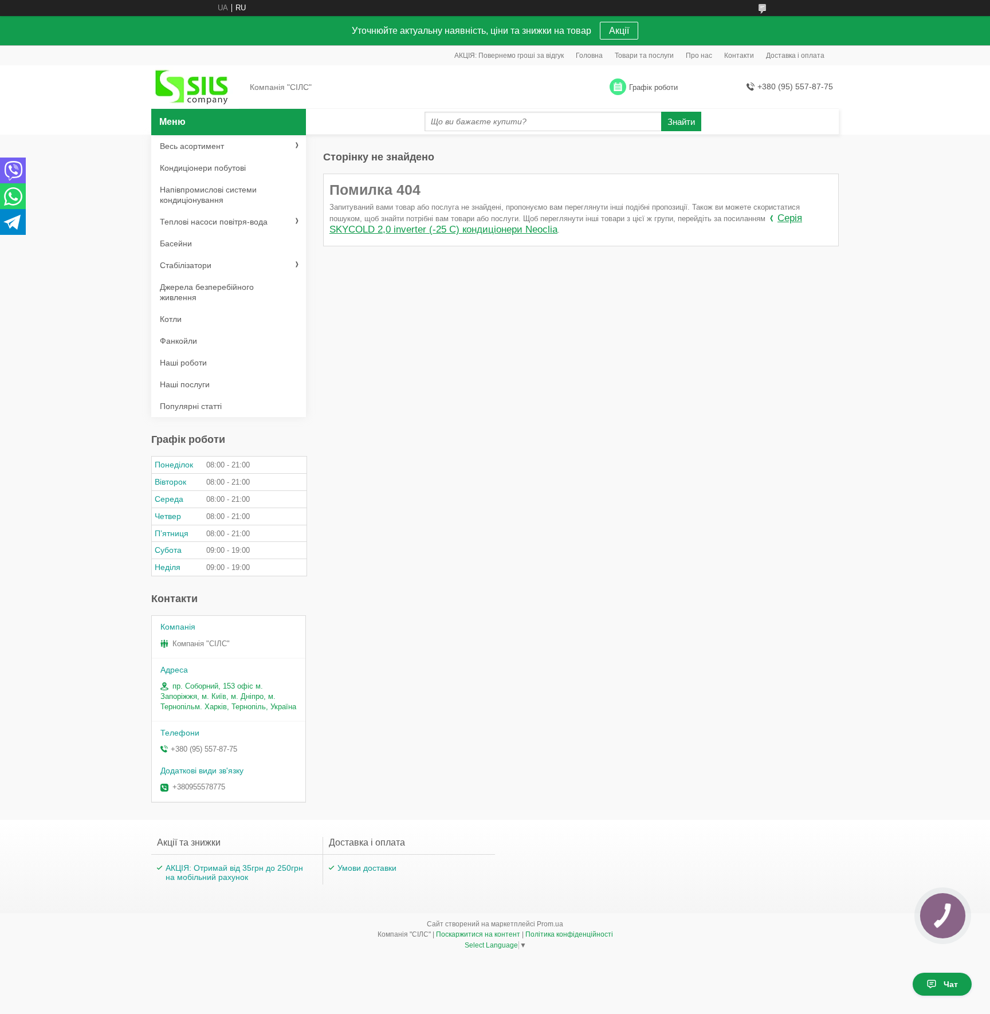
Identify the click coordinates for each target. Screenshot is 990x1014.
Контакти (739, 56)
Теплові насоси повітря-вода (214, 221)
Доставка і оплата (795, 56)
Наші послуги (185, 384)
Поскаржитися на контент (478, 934)
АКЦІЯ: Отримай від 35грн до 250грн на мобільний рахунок (234, 872)
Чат (951, 984)
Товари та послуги (644, 56)
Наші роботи (183, 362)
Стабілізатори (185, 265)
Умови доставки (366, 867)
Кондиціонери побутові (203, 167)
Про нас (699, 56)
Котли (171, 319)
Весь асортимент (192, 146)
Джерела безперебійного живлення (207, 292)
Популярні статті (191, 406)
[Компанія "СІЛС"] (197, 87)
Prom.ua (550, 924)
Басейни (176, 243)
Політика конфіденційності (569, 934)
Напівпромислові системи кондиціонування (208, 195)
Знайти (681, 122)
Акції (619, 31)
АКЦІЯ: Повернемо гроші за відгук (509, 56)
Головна (589, 56)
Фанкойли (178, 340)
